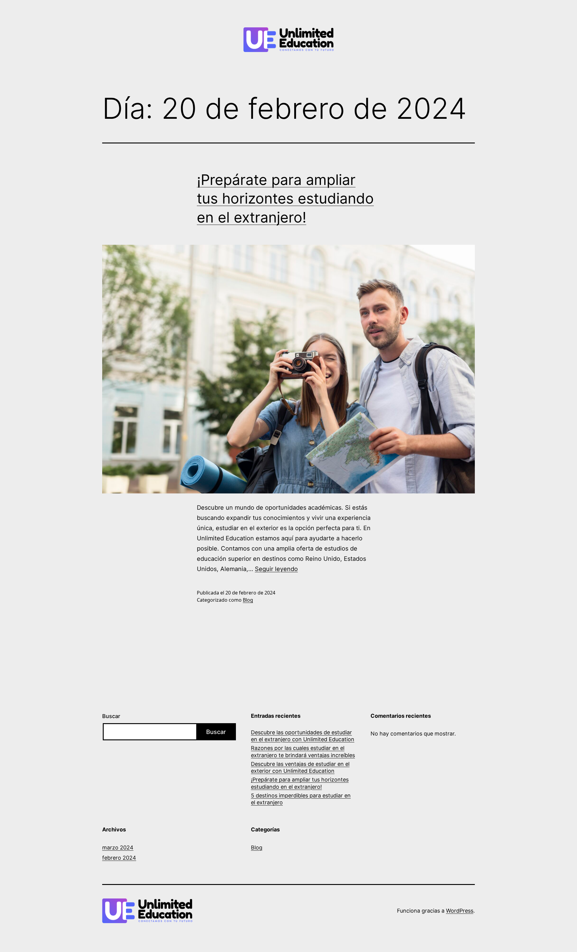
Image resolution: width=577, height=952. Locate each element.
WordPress (459, 910)
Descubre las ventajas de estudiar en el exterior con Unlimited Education (300, 767)
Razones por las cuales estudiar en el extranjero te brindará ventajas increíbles (303, 751)
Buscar (111, 716)
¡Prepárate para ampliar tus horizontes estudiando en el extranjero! (285, 198)
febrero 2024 (119, 858)
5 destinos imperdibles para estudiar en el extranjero (301, 799)
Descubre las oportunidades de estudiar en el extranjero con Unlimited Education (302, 735)
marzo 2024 (117, 847)
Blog (248, 600)
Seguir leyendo (276, 569)
